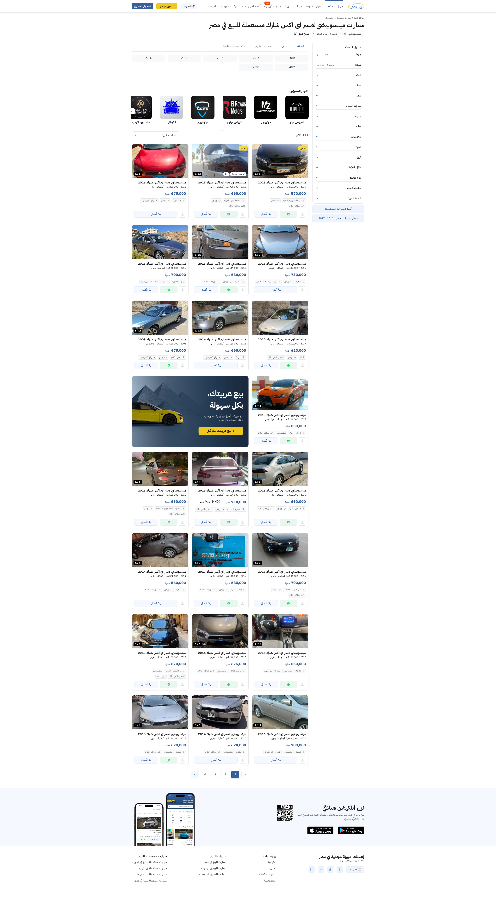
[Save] (256, 148)
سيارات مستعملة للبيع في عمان (150, 881)
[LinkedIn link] (321, 869)
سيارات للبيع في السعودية (212, 874)
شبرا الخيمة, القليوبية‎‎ (173, 670)
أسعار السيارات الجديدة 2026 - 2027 (338, 218)
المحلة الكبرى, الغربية (233, 200)
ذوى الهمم (161, 676)
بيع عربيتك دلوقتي (219, 431)
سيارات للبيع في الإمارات (213, 868)
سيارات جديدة (313, 6)
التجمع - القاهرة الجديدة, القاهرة (169, 508)
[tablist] (220, 46)
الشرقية (239, 357)
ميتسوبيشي (275, 200)
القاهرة (298, 281)
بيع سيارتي (165, 6)
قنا (300, 357)
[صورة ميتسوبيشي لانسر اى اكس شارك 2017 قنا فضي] (280, 318)
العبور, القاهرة (176, 357)
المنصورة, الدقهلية (234, 509)
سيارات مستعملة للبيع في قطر (151, 874)
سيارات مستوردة (293, 6)
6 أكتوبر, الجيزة (295, 433)
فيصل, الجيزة (236, 589)
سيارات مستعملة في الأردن (153, 868)
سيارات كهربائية (272, 6)
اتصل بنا (271, 868)
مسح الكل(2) (301, 34)
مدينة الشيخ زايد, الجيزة (292, 200)
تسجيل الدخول (142, 6)
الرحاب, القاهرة (236, 670)
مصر (355, 869)
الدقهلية (238, 281)
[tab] (300, 46)
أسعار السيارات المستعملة (338, 209)
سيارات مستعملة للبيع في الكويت (149, 862)
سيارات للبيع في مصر (215, 862)
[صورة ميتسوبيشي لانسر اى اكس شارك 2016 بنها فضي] (160, 242)
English (187, 6)
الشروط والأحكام (267, 874)
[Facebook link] (340, 869)
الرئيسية (272, 862)
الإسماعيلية (177, 200)
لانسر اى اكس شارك (297, 206)
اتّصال (264, 214)
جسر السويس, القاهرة (293, 589)
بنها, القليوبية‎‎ (177, 281)
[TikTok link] (330, 869)
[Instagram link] (312, 869)
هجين (259, 281)
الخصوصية (270, 881)
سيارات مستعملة (334, 6)
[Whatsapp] (288, 214)
